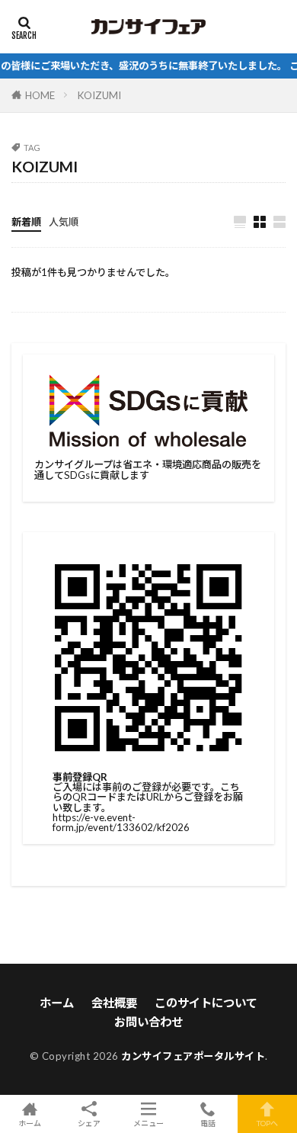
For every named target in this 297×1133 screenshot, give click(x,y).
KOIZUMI (99, 95)
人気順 (63, 222)
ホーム (57, 1002)
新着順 (26, 222)
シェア (89, 1123)
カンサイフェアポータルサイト (193, 1056)
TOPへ (267, 1123)
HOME (40, 95)
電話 (208, 1123)
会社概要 (114, 1002)
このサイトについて (206, 1002)
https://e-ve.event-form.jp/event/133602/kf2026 (121, 822)
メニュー (148, 1123)
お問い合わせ (148, 1022)
